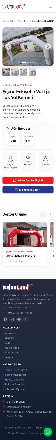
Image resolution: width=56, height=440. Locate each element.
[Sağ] (50, 214)
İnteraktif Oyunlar (15, 389)
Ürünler (9, 338)
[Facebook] (5, 319)
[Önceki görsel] (8, 46)
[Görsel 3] (30, 62)
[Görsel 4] (33, 62)
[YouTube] (19, 319)
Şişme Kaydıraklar (15, 374)
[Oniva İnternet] (26, 319)
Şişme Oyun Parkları (17, 369)
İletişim (9, 357)
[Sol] (43, 214)
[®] (12, 6)
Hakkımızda (12, 347)
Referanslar (12, 352)
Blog (7, 342)
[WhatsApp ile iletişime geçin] (48, 432)
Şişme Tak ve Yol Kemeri (17, 85)
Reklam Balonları (15, 384)
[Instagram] (12, 319)
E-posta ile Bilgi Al (30, 189)
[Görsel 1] (24, 62)
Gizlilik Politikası (17, 433)
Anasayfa (10, 333)
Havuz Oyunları (14, 379)
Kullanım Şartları (38, 433)
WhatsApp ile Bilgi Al (30, 180)
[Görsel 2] (27, 62)
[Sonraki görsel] (48, 46)
